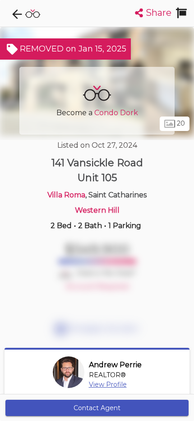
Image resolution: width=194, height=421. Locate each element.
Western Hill (97, 210)
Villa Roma (66, 195)
